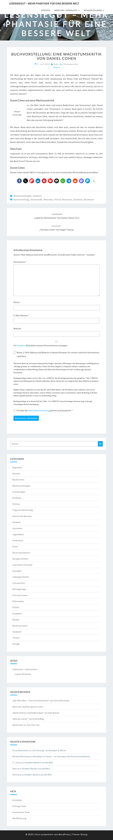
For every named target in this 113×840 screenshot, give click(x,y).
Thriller (16, 637)
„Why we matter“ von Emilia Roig (28, 718)
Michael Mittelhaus (21, 756)
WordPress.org (19, 818)
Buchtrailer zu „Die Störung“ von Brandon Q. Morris (42, 750)
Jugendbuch (18, 534)
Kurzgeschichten (20, 558)
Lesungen (16, 570)
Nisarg (84, 834)
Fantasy (16, 504)
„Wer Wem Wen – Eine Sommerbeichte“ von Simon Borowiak (40, 700)
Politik (57, 199)
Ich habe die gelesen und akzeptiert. (44, 410)
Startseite (45, 10)
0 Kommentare (70, 64)
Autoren (16, 473)
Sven (56, 64)
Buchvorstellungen (93, 10)
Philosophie (18, 601)
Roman (15, 619)
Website (17, 328)
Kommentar (20, 261)
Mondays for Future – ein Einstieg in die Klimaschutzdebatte (61, 756)
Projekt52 (17, 613)
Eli (13, 750)
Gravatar (21, 345)
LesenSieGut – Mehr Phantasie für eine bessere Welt (44, 3)
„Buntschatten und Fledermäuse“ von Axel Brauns (35, 712)
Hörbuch (16, 522)
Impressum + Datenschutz (65, 10)
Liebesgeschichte (20, 577)
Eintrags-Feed (19, 806)
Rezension (67, 199)
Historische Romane (22, 516)
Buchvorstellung (21, 199)
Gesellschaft (36, 199)
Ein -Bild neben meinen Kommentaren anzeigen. (41, 345)
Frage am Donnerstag (22, 510)
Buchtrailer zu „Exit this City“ (26, 725)
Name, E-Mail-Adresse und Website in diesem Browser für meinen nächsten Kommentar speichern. (58, 354)
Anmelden (17, 800)
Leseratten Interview (22, 564)
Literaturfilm (18, 583)
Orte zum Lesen (19, 595)
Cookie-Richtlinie (23, 674)
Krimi (15, 546)
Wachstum (89, 199)
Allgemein (17, 467)
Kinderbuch (17, 540)
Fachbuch (37, 195)
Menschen (48, 199)
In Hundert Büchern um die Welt (38, 762)
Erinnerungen (18, 491)
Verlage (16, 643)
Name (17, 302)
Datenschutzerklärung (39, 410)
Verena (15, 774)
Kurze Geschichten (21, 552)
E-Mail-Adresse (21, 315)
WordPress (64, 834)
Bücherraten (18, 479)
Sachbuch (77, 199)
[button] (19, 180)
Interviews (17, 528)
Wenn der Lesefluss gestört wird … (28, 706)
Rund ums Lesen (20, 625)
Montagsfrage (19, 589)
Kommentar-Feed (20, 812)
